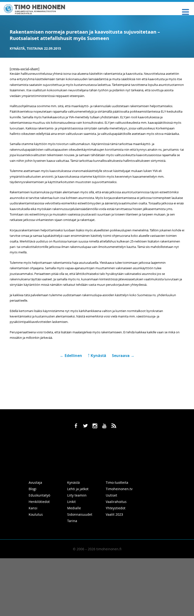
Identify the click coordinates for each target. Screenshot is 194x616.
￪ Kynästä (97, 355)
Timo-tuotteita (117, 482)
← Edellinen (71, 355)
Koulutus (36, 514)
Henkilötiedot (39, 501)
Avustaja (35, 482)
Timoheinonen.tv (119, 489)
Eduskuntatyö (39, 495)
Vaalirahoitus (116, 501)
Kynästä (17, 48)
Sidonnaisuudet (79, 514)
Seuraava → (123, 355)
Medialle (74, 508)
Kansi (33, 508)
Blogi (32, 489)
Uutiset (111, 495)
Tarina (72, 521)
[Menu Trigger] (185, 11)
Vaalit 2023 (114, 514)
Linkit (71, 501)
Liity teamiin (77, 495)
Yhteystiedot (115, 508)
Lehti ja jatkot (77, 489)
